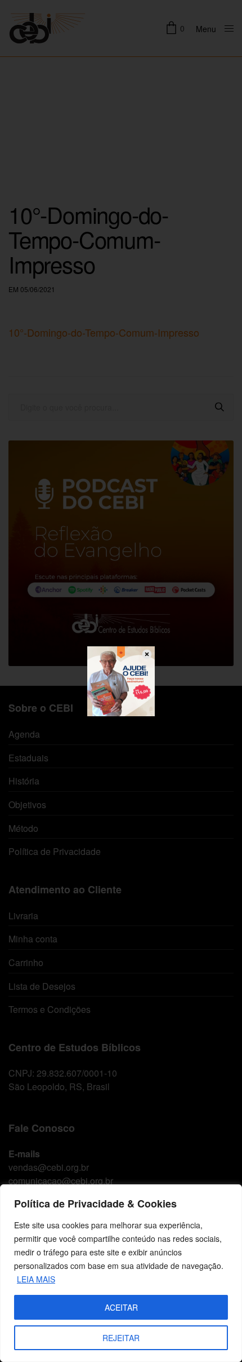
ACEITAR (121, 1307)
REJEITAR (121, 1337)
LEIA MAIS (36, 1279)
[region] (121, 1273)
